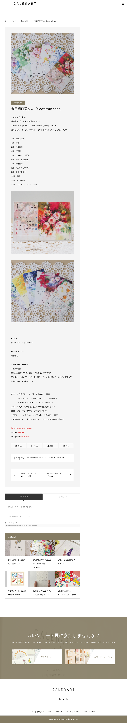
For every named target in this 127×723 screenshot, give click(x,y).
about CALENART (89, 711)
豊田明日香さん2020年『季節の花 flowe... (42, 563)
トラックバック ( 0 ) (61, 497)
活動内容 (40, 711)
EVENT (68, 711)
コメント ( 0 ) (24, 497)
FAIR (49, 711)
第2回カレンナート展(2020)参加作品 (51, 457)
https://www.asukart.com (21, 428)
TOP (32, 711)
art (22, 457)
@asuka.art (25, 436)
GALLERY (58, 711)
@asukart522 (22, 432)
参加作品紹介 (18, 103)
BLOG (76, 711)
